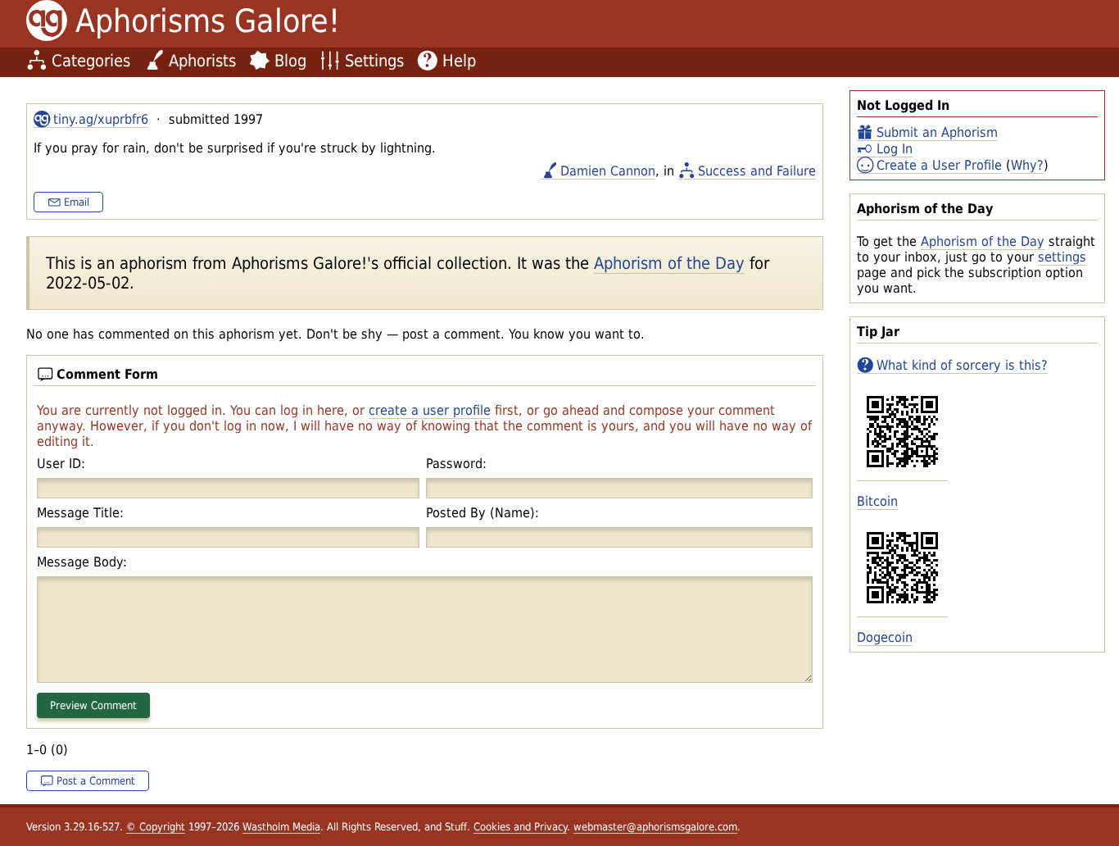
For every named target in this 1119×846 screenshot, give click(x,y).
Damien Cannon (607, 171)
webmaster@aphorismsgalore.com (655, 827)
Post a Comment (96, 781)
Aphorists (202, 60)
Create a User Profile (939, 165)
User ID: (61, 463)
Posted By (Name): (482, 513)
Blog (290, 60)
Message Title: (80, 513)
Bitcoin (877, 501)
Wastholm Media (281, 827)
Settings (374, 60)
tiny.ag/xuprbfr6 (100, 119)
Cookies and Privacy (520, 827)
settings (1062, 257)
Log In (895, 149)
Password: (456, 463)
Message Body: (82, 562)
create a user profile (430, 410)
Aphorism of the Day (982, 241)
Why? (1027, 165)
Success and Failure (757, 171)
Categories (91, 60)
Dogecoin (885, 637)
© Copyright (155, 827)
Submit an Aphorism (937, 132)
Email (76, 202)
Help (459, 60)
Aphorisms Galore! (207, 20)
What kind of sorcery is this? (962, 365)
